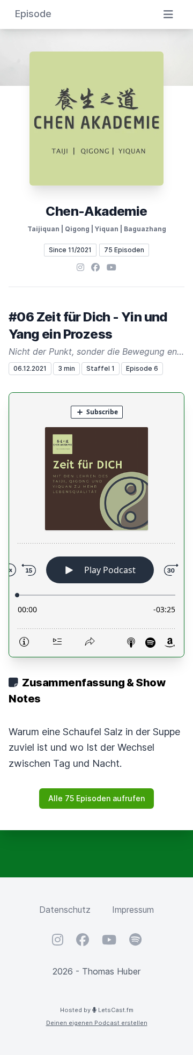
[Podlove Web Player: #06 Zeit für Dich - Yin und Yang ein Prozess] (96, 525)
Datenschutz (65, 909)
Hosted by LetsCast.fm (96, 1010)
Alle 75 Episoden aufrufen (96, 798)
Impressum (133, 909)
